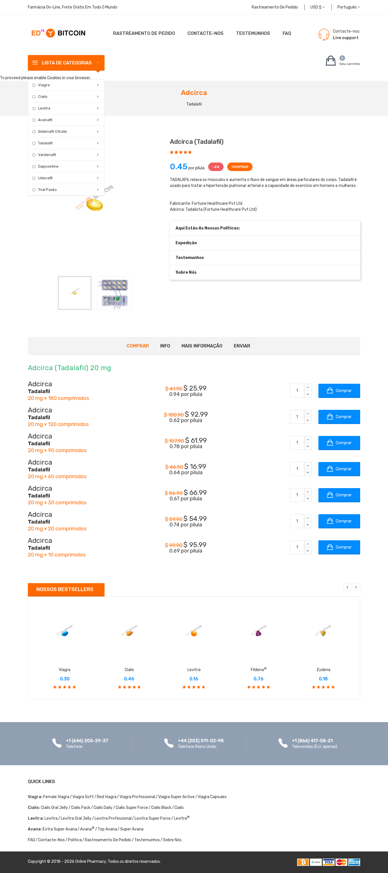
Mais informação (202, 346)
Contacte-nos (205, 33)
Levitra (44, 108)
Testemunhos (253, 33)
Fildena (259, 669)
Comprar (138, 346)
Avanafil (45, 120)
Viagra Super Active (176, 796)
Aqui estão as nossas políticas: (208, 228)
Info (165, 346)
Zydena (323, 669)
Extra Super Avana (60, 829)
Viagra (44, 85)
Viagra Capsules (212, 796)
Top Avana (107, 829)
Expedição (186, 243)
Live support (345, 37)
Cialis (42, 96)
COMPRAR (239, 167)
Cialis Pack (80, 807)
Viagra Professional (137, 796)
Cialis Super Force (132, 807)
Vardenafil (47, 155)
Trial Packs (47, 189)
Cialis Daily (102, 807)
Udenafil (45, 178)
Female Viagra (56, 796)
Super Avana (131, 829)
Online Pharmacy (90, 861)
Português (347, 7)
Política (75, 840)
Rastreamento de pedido (275, 7)
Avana (87, 829)
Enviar (242, 346)
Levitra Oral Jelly (76, 818)
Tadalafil (45, 143)
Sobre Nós (186, 272)
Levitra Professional (113, 818)
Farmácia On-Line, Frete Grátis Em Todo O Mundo (72, 7)
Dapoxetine (48, 166)
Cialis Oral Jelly (54, 807)
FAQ (287, 33)
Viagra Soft (83, 796)
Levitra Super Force (153, 818)
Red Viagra (106, 796)
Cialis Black (161, 807)
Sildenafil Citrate (52, 131)
